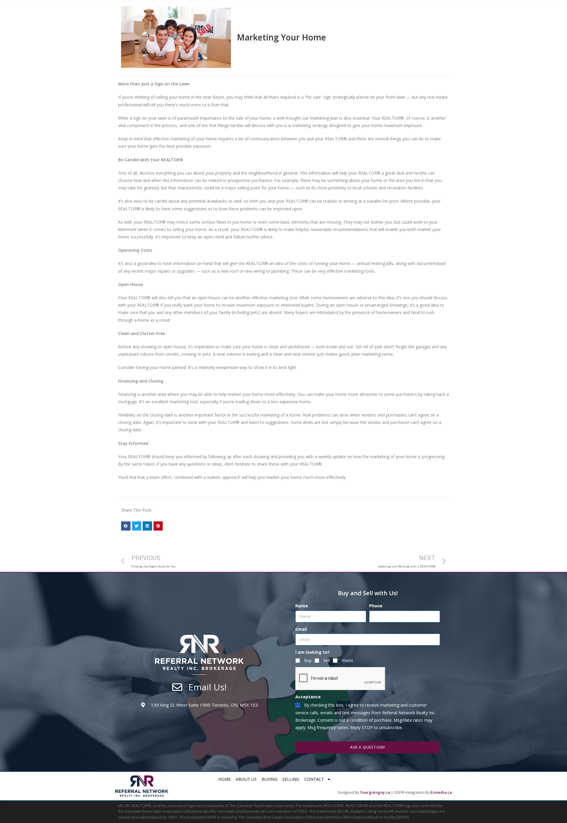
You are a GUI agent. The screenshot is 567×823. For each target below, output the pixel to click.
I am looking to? (312, 652)
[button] (126, 526)
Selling (290, 779)
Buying (269, 779)
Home (224, 779)
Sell (326, 660)
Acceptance (308, 697)
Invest (347, 660)
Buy (308, 660)
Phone (375, 606)
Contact (314, 779)
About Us (246, 779)
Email (301, 629)
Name (301, 606)
